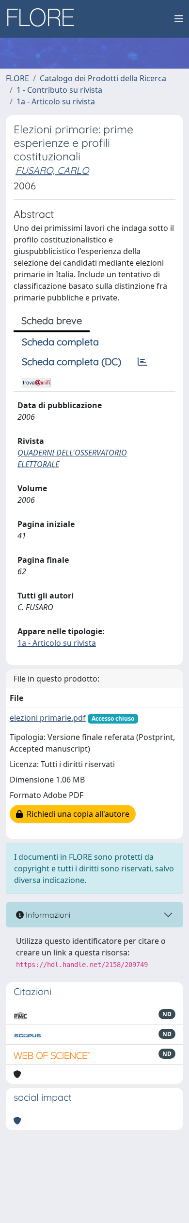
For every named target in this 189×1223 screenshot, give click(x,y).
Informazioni (47, 915)
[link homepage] (44, 19)
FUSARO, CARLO (52, 170)
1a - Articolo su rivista (55, 101)
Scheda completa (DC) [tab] (71, 362)
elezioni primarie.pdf (48, 717)
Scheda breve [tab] (51, 320)
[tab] (142, 362)
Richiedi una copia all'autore (76, 814)
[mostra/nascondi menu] (178, 19)
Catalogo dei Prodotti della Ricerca (103, 78)
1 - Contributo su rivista (59, 90)
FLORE (17, 78)
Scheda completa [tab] (60, 342)
